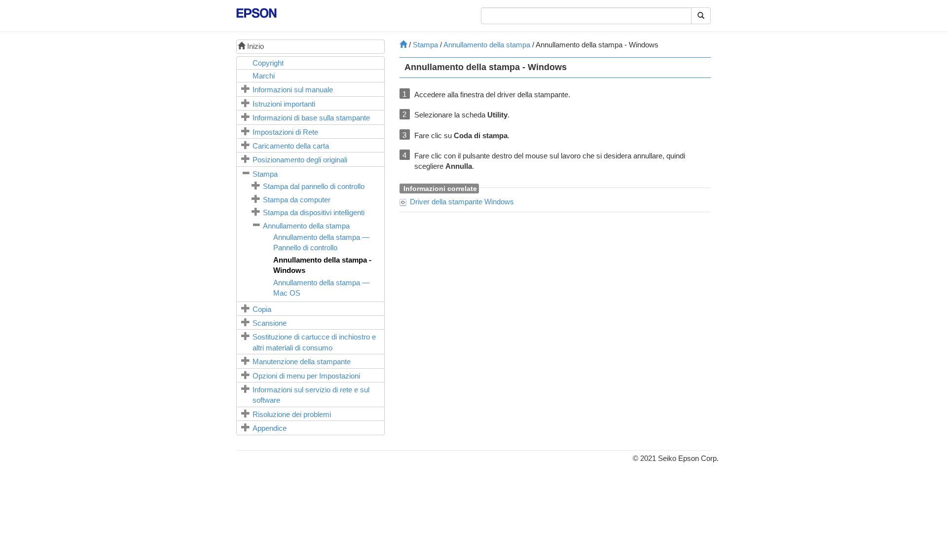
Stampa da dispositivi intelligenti (313, 212)
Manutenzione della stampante (302, 361)
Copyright (268, 63)
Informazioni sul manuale (293, 89)
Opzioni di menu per (306, 376)
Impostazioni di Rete (285, 132)
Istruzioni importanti (284, 104)
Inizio (254, 46)
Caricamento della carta (291, 146)
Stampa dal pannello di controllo (313, 186)
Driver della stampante (462, 201)
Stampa (265, 174)
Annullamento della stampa (306, 226)
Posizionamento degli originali (300, 159)
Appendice (270, 428)
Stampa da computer (296, 199)
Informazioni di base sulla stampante (311, 118)
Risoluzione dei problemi (292, 414)
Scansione (270, 323)
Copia (262, 309)
